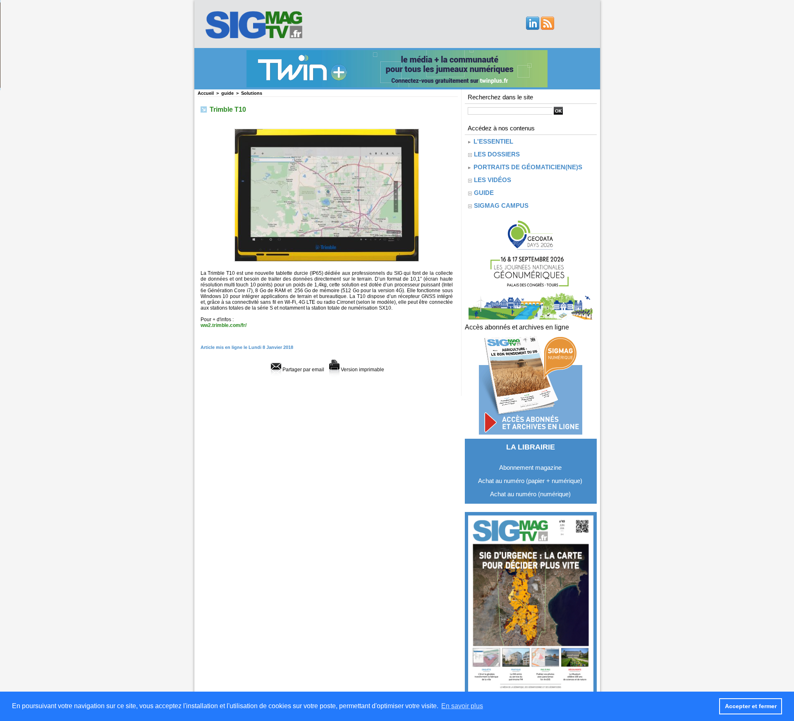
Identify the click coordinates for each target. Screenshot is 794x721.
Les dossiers (497, 154)
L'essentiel (492, 141)
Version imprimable (362, 370)
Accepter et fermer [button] (751, 706)
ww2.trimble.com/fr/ (223, 325)
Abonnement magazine (530, 467)
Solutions (251, 93)
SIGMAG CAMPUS (501, 205)
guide (227, 93)
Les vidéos (492, 179)
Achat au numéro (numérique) (530, 493)
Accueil (206, 93)
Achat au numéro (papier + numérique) (530, 480)
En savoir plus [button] (462, 705)
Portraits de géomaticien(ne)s (527, 167)
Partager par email (302, 370)
